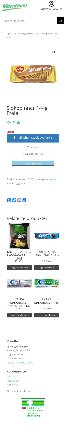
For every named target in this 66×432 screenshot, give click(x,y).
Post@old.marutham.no (20, 362)
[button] (54, 52)
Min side (11, 376)
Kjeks (36, 33)
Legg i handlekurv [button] (19, 267)
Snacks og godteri (23, 33)
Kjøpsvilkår (13, 380)
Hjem (9, 33)
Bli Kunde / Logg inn (51, 8)
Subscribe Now (33, 163)
